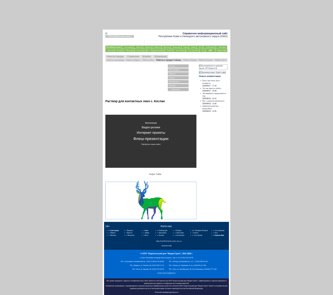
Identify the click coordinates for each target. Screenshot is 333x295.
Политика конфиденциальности (166, 292)
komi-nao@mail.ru (169, 273)
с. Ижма (192, 47)
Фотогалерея (174, 70)
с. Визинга (147, 47)
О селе (172, 66)
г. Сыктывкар (127, 47)
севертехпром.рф (166, 14)
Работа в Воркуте (133, 60)
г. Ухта (202, 50)
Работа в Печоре (190, 60)
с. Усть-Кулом (179, 50)
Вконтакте (176, 89)
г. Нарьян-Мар (221, 50)
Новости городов (115, 56)
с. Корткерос (221, 47)
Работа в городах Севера (168, 60)
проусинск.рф (166, 246)
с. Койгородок (209, 47)
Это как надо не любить (211, 88)
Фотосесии (151, 123)
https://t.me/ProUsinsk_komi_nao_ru (169, 241)
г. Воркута (157, 47)
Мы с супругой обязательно (213, 101)
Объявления (160, 56)
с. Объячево (129, 50)
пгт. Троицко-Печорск (155, 50)
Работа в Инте (148, 60)
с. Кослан (110, 50)
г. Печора (118, 50)
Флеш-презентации (150, 138)
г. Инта (199, 47)
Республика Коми (113, 47)
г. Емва (185, 47)
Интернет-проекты (151, 133)
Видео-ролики (151, 127)
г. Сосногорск (140, 50)
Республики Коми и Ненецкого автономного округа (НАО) (193, 35)
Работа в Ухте (220, 60)
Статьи (172, 78)
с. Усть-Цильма (192, 50)
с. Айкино (138, 47)
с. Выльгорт (176, 47)
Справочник (133, 56)
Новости (172, 74)
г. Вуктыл (165, 47)
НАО (210, 50)
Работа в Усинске (206, 60)
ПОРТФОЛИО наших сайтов (120, 36)
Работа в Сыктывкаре (115, 60)
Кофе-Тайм (155, 174)
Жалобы (147, 56)
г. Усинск (168, 50)
